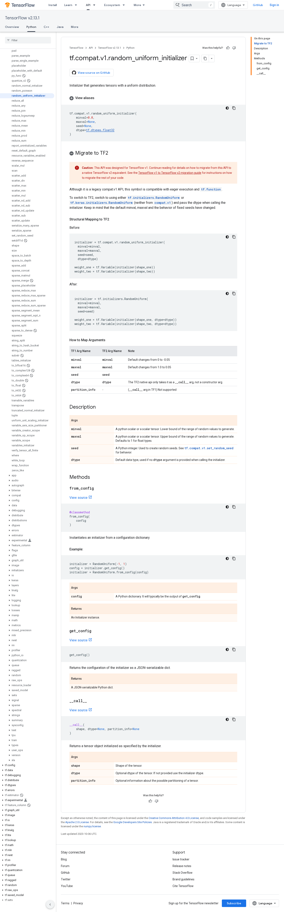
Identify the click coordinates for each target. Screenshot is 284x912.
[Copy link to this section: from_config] (98, 488)
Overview (12, 27)
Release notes (182, 866)
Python (31, 27)
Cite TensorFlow (183, 886)
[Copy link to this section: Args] (82, 420)
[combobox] (194, 5)
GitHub (258, 5)
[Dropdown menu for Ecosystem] (125, 5)
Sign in (274, 5)
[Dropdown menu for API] (95, 5)
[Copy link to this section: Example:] (87, 549)
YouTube (67, 886)
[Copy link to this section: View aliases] (98, 98)
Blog (64, 859)
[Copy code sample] (234, 108)
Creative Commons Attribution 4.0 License (174, 818)
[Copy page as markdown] (205, 58)
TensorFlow (76, 47)
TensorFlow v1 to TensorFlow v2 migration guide (169, 172)
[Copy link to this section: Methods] (94, 477)
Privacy (78, 903)
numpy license (92, 826)
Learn (68, 5)
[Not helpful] (234, 48)
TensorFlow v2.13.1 (22, 18)
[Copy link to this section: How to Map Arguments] (109, 340)
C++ (46, 27)
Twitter (65, 879)
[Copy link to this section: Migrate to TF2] (112, 153)
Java (60, 27)
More (137, 5)
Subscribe (234, 903)
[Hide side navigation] (50, 904)
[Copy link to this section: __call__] (91, 701)
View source (78, 498)
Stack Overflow (183, 872)
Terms (65, 903)
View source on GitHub (94, 73)
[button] (27, 475)
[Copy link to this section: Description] (100, 407)
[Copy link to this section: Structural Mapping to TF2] (113, 219)
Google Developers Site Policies (132, 822)
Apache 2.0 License (77, 822)
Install (52, 5)
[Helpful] (228, 48)
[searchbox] (28, 40)
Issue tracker (181, 859)
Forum (65, 866)
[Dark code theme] (227, 108)
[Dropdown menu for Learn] (77, 5)
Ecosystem (112, 5)
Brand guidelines (183, 879)
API (88, 5)
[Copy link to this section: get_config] (95, 631)
